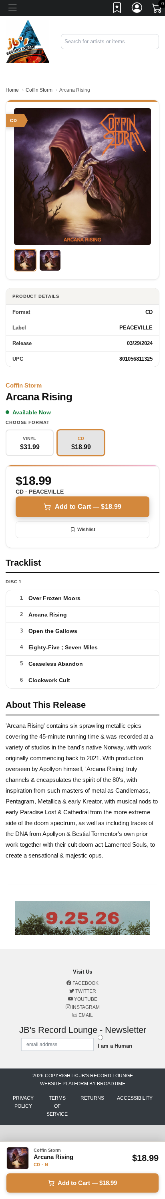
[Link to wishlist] (117, 9)
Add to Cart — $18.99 (88, 506)
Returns (92, 1098)
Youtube (85, 999)
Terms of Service (57, 1106)
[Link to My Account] (137, 9)
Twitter (85, 991)
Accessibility (135, 1098)
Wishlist (86, 529)
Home (12, 90)
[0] (157, 10)
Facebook (85, 983)
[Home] (27, 41)
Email (85, 1015)
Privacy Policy (23, 1102)
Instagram (85, 1007)
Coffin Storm (39, 90)
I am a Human (115, 1046)
